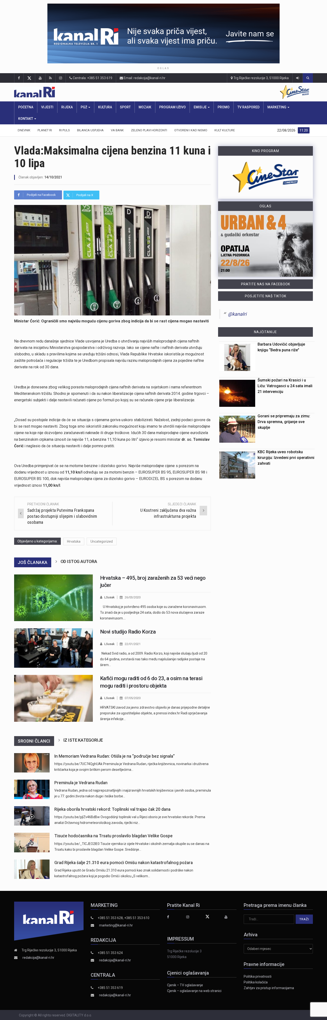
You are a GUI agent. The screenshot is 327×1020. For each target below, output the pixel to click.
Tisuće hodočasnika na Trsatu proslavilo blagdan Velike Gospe (113, 835)
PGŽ (84, 107)
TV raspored (248, 107)
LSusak (109, 597)
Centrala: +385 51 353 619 (92, 78)
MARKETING (277, 107)
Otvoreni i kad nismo (190, 130)
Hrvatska (73, 541)
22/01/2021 (133, 644)
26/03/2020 (133, 597)
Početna (25, 107)
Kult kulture (224, 130)
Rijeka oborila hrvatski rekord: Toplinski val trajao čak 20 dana (112, 809)
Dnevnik (24, 130)
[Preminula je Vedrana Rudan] (32, 789)
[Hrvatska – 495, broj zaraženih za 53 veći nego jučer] (53, 597)
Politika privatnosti (257, 976)
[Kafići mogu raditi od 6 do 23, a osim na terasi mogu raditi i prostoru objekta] (53, 698)
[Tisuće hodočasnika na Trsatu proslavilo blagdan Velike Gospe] (32, 842)
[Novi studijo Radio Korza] (53, 648)
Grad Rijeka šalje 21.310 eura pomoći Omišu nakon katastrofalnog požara (123, 862)
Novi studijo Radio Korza (128, 632)
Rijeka (67, 107)
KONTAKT (26, 119)
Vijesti (47, 107)
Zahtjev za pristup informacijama (269, 988)
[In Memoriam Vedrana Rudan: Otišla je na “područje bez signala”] (32, 762)
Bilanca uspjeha (90, 130)
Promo (224, 107)
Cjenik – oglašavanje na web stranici (194, 991)
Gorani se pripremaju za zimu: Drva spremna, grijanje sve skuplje (284, 422)
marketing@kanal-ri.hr (116, 925)
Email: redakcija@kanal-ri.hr (144, 78)
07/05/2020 (133, 698)
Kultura (105, 107)
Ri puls (64, 130)
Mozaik (145, 107)
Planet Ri (45, 130)
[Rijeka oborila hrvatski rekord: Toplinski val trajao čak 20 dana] (32, 816)
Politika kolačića (256, 982)
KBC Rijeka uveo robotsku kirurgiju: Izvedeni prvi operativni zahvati (286, 458)
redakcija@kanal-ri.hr (38, 957)
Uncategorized (101, 541)
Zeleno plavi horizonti (149, 130)
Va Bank (117, 130)
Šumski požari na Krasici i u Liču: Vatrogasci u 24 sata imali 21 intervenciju (285, 386)
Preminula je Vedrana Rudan (80, 782)
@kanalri (237, 314)
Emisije (200, 107)
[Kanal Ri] (96, 92)
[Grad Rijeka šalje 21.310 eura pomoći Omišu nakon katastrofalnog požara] (32, 869)
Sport (125, 107)
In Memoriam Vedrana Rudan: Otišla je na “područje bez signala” (114, 756)
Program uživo (172, 107)
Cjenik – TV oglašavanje (185, 985)
